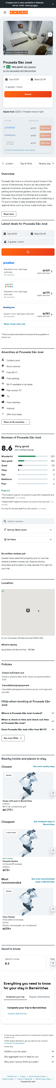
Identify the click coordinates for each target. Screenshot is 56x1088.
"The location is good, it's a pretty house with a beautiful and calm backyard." (27, 496)
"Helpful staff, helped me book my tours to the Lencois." (27, 503)
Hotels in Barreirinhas (17, 1013)
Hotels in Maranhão (24, 1079)
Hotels (22, 1076)
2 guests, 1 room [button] (14, 86)
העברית (33, 5)
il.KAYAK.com (12, 1076)
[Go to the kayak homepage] (19, 12)
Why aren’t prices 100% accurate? (21, 1061)
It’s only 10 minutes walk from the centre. (23, 508)
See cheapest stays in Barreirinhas (44, 823)
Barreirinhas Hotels (43, 1079)
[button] (53, 4)
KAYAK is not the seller (15, 1051)
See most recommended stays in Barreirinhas (43, 880)
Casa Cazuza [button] (9, 917)
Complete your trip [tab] (15, 996)
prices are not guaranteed (14, 1043)
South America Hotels (37, 1076)
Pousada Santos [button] (10, 861)
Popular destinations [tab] (39, 996)
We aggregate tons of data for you (21, 1056)
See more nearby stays (44, 766)
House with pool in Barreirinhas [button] (17, 801)
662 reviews (30, 66)
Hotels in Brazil (8, 1079)
